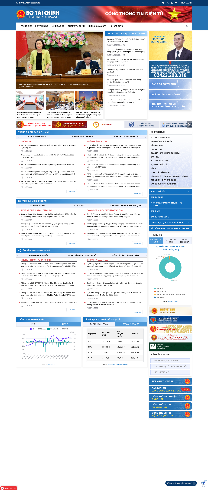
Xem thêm (71, 191)
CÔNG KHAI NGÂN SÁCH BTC (126, 137)
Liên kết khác (161, 372)
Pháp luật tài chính (160, 172)
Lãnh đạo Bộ (58, 26)
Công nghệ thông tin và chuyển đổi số (169, 176)
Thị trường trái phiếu (161, 141)
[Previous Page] (20, 60)
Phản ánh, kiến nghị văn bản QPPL (125, 206)
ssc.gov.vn (51, 364)
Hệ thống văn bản (97, 26)
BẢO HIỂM (155, 157)
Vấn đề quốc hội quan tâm (163, 184)
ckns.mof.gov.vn (173, 302)
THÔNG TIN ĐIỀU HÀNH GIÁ (82, 137)
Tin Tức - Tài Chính (116, 34)
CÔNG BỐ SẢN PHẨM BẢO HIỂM (125, 255)
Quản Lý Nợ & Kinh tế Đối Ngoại (165, 153)
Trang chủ (26, 26)
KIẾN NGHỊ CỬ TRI (81, 206)
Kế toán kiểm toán (159, 161)
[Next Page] (99, 60)
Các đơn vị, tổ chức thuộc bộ (170, 366)
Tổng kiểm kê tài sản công (163, 180)
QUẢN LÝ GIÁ (156, 149)
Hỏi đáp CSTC (116, 26)
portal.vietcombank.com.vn (118, 364)
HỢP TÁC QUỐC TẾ (159, 165)
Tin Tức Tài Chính (76, 26)
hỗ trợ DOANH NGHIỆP (38, 255)
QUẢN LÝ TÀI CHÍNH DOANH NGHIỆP (82, 255)
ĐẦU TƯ (154, 168)
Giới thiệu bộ (41, 26)
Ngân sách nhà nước (161, 138)
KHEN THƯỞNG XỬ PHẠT (38, 137)
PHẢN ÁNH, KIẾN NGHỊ (38, 206)
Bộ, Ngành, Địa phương (166, 361)
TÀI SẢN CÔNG (157, 145)
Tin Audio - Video (136, 34)
